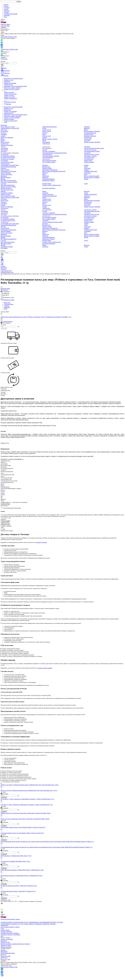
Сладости (3, 183)
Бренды (6, 4)
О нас (2, 928)
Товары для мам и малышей (92, 142)
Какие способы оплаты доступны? (12, 771)
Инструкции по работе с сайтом (10, 927)
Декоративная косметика (49, 126)
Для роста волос (88, 134)
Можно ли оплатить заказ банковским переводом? (16, 777)
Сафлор (86, 165)
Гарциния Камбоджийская (8, 166)
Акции (6, 9)
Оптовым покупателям (10, 14)
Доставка (6, 7)
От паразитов (5, 154)
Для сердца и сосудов (90, 149)
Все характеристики (6, 321)
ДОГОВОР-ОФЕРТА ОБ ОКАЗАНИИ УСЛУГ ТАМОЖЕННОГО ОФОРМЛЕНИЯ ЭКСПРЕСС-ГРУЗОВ (32, 922)
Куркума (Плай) (47, 168)
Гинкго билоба (5, 169)
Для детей (87, 140)
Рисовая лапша (46, 183)
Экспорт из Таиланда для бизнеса (10, 934)
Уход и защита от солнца (8, 126)
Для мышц (87, 146)
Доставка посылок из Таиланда (10, 933)
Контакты (7, 15)
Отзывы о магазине (6, 931)
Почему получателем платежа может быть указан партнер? (19, 778)
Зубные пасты (88, 160)
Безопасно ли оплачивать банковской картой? (15, 774)
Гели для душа (46, 136)
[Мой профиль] (2, 257)
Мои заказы (4, 951)
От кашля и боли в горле (8, 157)
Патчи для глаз (5, 142)
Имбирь (3, 179)
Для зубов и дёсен (89, 157)
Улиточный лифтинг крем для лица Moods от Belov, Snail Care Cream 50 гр (22, 833)
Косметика (7, 81)
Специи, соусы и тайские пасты (51, 185)
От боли (44, 149)
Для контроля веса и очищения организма (54, 153)
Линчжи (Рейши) (6, 173)
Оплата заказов (5, 930)
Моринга (45, 173)
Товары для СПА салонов (11, 89)
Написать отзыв (5, 504)
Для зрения (87, 153)
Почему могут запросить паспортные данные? (15, 651)
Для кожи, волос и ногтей (91, 154)
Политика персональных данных (10, 919)
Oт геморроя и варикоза (8, 156)
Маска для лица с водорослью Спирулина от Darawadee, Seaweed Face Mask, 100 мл (25, 819)
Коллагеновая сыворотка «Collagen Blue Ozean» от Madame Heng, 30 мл (21, 875)
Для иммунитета (47, 154)
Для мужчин (87, 139)
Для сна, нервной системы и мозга (94, 148)
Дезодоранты (46, 142)
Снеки (86, 183)
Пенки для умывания (7, 137)
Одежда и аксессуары (10, 94)
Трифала (86, 169)
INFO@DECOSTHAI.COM (9, 37)
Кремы (3, 140)
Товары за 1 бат (8, 80)
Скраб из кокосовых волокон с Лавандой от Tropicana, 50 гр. (18, 891)
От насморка (4, 160)
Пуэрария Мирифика (48, 179)
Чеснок (86, 179)
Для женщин (4, 148)
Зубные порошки (89, 162)
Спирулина (87, 168)
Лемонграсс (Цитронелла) (49, 169)
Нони (44, 174)
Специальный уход (6, 270)
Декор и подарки (9, 92)
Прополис (45, 177)
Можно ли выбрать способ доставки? (13, 650)
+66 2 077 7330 (5, 26)
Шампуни (87, 128)
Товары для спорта (9, 97)
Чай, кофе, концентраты (8, 185)
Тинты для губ (46, 129)
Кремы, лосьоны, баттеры (49, 139)
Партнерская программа (8, 953)
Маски (3, 139)
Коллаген (45, 165)
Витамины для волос (90, 136)
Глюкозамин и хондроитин (8, 171)
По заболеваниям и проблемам (10, 153)
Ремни (44, 191)
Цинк (85, 174)
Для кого (3, 146)
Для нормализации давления (50, 156)
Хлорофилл (87, 173)
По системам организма (49, 160)
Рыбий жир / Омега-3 (48, 180)
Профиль (3, 950)
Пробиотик (45, 176)
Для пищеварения (47, 157)
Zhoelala (3, 191)
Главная (3, 266)
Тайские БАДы (8, 84)
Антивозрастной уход (7, 272)
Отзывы (6, 12)
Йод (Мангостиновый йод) (8, 180)
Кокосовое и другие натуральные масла (15, 86)
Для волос (87, 126)
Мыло (44, 134)
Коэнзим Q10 (46, 166)
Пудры (44, 128)
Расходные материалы (48, 188)
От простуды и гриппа (7, 159)
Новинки (6, 10)
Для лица (3, 133)
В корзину (3, 328)
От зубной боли (88, 159)
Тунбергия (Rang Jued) (90, 171)
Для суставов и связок (48, 162)
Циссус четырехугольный (91, 176)
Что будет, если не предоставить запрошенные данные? (18, 655)
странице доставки (41, 542)
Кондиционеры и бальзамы (92, 131)
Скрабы (3, 136)
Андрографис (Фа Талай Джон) (10, 165)
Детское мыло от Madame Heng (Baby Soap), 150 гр (15, 861)
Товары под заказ (6, 945)
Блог (5, 17)
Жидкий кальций (6, 177)
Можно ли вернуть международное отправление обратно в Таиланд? (22, 656)
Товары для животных (10, 98)
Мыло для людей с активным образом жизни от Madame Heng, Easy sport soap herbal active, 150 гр (29, 790)
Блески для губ (46, 131)
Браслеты (86, 191)
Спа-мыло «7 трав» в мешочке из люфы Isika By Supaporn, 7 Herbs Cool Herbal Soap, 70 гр (27, 804)
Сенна (86, 166)
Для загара (4, 129)
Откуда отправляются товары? (11, 648)
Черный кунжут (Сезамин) (91, 177)
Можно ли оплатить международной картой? (15, 775)
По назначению (46, 148)
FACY (6, 290)
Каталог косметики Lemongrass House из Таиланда (15, 944)
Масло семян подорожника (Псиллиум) (53, 171)
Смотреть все (4, 143)
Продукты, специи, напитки (12, 87)
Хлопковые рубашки (7, 193)
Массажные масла (6, 188)
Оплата (6, 6)
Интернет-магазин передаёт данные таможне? (15, 653)
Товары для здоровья (10, 83)
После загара (4, 131)
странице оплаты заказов (45, 668)
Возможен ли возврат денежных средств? (14, 780)
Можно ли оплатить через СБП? (11, 772)
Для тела (44, 133)
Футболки (45, 193)
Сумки (86, 193)
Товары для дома (9, 95)
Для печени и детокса (90, 156)
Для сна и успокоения (48, 151)
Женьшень (4, 176)
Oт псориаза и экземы (7, 162)
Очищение (4, 134)
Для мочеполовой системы (92, 151)
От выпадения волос (90, 133)
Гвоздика (3, 168)
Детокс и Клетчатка (6, 174)
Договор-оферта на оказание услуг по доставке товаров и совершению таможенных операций (28, 924)
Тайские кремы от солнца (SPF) (10, 128)
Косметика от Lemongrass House (13, 78)
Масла (44, 140)
